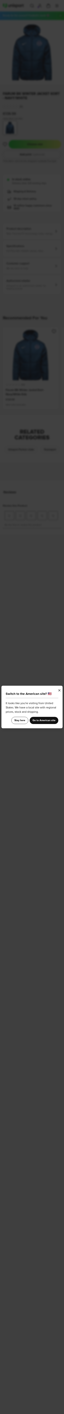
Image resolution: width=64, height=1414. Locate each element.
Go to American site (44, 720)
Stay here (19, 720)
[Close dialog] (59, 690)
